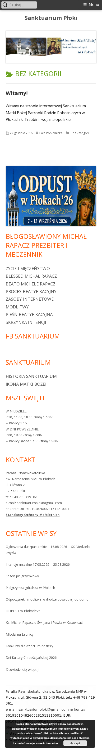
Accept (75, 743)
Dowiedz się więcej (22, 670)
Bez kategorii (80, 133)
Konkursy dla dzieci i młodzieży (29, 646)
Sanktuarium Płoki (51, 18)
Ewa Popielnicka (51, 133)
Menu (94, 4)
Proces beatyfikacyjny (31, 291)
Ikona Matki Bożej (26, 384)
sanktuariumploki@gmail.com (44, 709)
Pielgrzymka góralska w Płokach (30, 587)
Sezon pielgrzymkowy (22, 576)
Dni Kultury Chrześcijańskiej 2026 (31, 657)
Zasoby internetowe (30, 299)
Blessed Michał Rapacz (31, 276)
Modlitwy (17, 307)
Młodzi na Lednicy (19, 634)
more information (47, 743)
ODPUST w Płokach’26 (23, 611)
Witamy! (17, 92)
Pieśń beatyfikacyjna (29, 314)
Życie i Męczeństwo (28, 268)
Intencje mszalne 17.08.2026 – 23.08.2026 (38, 564)
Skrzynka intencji (26, 322)
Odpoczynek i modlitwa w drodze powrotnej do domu (47, 599)
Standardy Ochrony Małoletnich (33, 514)
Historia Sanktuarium (31, 376)
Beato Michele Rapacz (31, 284)
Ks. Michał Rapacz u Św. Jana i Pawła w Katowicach (45, 622)
